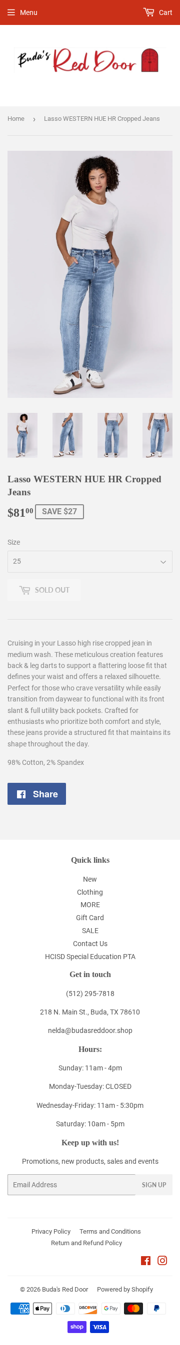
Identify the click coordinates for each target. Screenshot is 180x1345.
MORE (90, 905)
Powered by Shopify (125, 1289)
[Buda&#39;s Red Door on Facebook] (145, 1262)
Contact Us (90, 944)
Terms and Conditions (110, 1231)
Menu (29, 12)
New (90, 879)
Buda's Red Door (65, 1289)
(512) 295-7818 (90, 994)
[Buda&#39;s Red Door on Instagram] (163, 1262)
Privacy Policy (51, 1231)
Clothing (90, 892)
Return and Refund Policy (86, 1243)
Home (16, 118)
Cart (165, 12)
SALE (90, 931)
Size (14, 542)
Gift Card (90, 918)
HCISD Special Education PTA (90, 957)
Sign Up (154, 1185)
